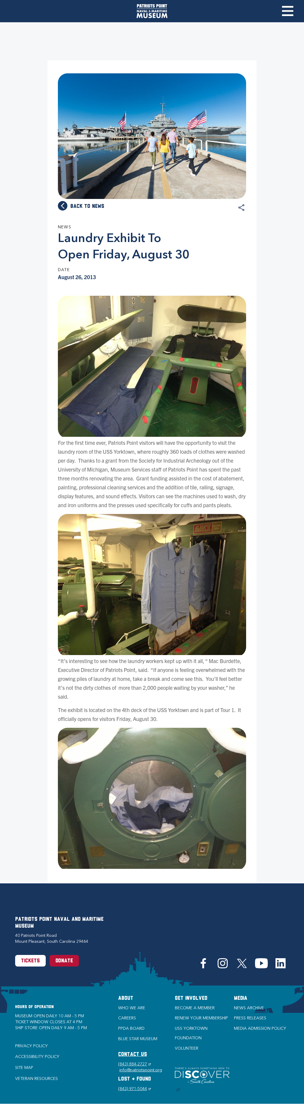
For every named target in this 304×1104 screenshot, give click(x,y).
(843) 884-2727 (134, 1064)
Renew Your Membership (201, 1018)
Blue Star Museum (137, 1038)
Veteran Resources (36, 1078)
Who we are (131, 1007)
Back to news (87, 206)
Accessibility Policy (37, 1056)
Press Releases (250, 1018)
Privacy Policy (31, 1045)
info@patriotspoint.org (140, 1070)
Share (241, 208)
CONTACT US (132, 1054)
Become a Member (195, 1007)
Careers (127, 1018)
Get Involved (191, 998)
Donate (64, 961)
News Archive (249, 1007)
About (125, 998)
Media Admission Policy (260, 1028)
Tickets (30, 961)
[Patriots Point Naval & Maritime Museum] (152, 11)
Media (240, 998)
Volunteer (186, 1048)
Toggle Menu (287, 11)
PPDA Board (131, 1028)
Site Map (24, 1067)
